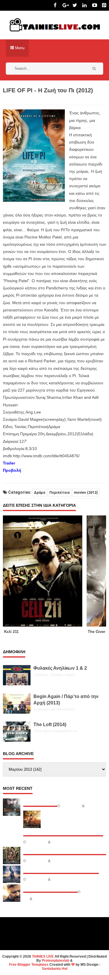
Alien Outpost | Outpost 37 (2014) (61, 868)
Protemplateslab (55, 961)
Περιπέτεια (59, 493)
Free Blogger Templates (29, 965)
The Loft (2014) (49, 724)
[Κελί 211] (45, 571)
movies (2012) (86, 493)
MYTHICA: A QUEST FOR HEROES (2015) (63, 830)
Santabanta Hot (54, 969)
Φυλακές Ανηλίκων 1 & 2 (60, 668)
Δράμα (39, 493)
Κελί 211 (11, 631)
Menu (19, 48)
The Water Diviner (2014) (50, 887)
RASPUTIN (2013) (40, 801)
